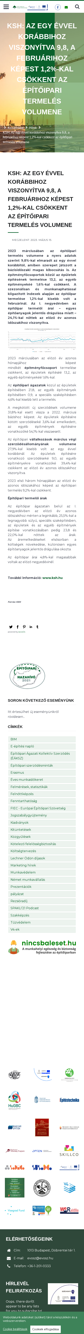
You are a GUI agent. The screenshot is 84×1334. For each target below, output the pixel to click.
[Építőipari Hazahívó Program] (27, 676)
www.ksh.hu (52, 578)
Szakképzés (20, 915)
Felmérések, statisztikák (29, 787)
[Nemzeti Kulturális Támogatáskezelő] (69, 1127)
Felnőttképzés (22, 794)
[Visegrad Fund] (14, 1210)
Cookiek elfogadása (45, 1329)
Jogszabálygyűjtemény (29, 815)
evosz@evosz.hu (40, 1258)
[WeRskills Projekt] (69, 1210)
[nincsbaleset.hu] (42, 947)
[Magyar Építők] (14, 1127)
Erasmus (17, 772)
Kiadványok (20, 822)
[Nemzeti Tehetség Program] (14, 1150)
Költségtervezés (23, 851)
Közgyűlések (21, 837)
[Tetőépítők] (42, 1187)
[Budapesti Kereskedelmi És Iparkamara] (14, 1075)
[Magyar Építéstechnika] (69, 1099)
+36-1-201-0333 (39, 1266)
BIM (14, 739)
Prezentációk (21, 887)
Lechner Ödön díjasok (28, 858)
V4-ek (15, 929)
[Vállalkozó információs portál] (42, 1210)
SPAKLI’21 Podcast (25, 908)
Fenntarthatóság (24, 801)
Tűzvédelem (20, 922)
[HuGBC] (14, 1100)
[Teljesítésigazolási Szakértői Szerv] (14, 1188)
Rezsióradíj (19, 901)
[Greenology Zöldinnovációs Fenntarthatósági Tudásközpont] (69, 1074)
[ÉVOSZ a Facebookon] (58, 7)
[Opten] (42, 1150)
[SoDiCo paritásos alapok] (14, 1167)
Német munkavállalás (28, 880)
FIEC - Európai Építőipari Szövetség (38, 808)
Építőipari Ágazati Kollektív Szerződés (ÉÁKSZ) (40, 756)
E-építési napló (22, 746)
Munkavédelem (23, 872)
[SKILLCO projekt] (69, 1151)
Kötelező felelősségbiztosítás (33, 844)
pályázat (17, 894)
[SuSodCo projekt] (42, 1167)
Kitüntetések (21, 830)
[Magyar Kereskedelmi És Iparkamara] (42, 1100)
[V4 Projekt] (69, 1188)
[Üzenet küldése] (66, 7)
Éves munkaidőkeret (27, 780)
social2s (21, 632)
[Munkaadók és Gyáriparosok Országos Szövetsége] (42, 1127)
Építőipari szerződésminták (32, 765)
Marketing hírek (23, 865)
